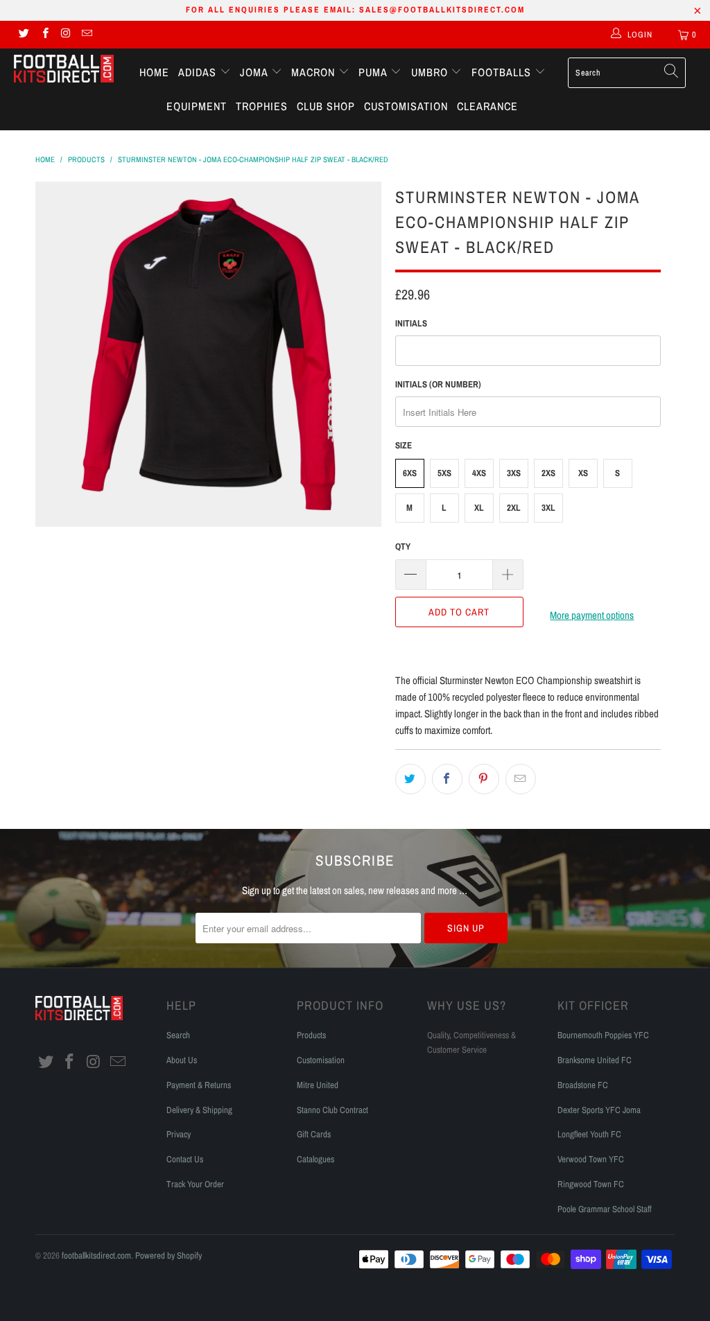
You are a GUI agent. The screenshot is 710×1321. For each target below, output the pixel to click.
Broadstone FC (582, 1085)
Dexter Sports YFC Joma (599, 1110)
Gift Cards (314, 1134)
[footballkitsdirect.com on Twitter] (23, 34)
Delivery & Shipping (199, 1110)
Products (311, 1035)
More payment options (592, 615)
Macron (314, 72)
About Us (181, 1060)
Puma (374, 72)
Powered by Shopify (168, 1255)
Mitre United (317, 1085)
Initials (411, 323)
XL (479, 508)
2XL (514, 508)
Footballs (503, 72)
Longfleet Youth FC (589, 1134)
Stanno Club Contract (332, 1110)
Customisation (406, 106)
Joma (255, 72)
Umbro (431, 72)
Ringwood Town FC (590, 1184)
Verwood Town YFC (590, 1159)
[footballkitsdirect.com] (64, 70)
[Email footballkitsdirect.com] (86, 34)
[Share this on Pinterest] (484, 779)
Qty (402, 546)
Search (178, 1035)
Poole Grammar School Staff (604, 1209)
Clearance (487, 106)
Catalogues (315, 1159)
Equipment (196, 106)
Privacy (178, 1134)
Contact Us (184, 1159)
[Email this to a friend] (520, 779)
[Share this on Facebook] (447, 779)
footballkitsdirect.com (96, 1255)
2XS (548, 473)
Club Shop (326, 106)
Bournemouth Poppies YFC (603, 1035)
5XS (444, 473)
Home (154, 72)
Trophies (262, 106)
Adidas (199, 72)
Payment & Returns (198, 1085)
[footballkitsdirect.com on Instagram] (65, 34)
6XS (410, 473)
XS (583, 473)
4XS (479, 473)
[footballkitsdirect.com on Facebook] (44, 34)
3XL (548, 508)
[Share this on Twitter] (410, 779)
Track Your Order (195, 1184)
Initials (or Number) (438, 384)
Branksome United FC (594, 1060)
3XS (514, 473)
